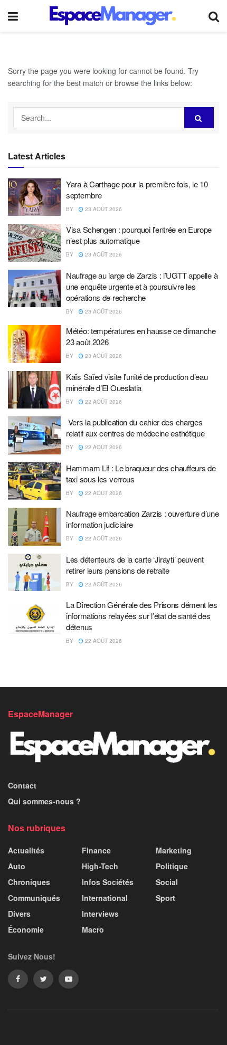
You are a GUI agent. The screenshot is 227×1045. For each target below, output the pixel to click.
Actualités (26, 850)
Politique (172, 866)
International (105, 897)
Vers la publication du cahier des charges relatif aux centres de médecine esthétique (135, 427)
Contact (22, 785)
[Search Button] (199, 117)
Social (167, 882)
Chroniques (29, 882)
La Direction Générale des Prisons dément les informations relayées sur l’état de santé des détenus (141, 615)
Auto (16, 866)
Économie (26, 929)
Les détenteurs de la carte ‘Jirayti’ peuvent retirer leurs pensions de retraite (135, 565)
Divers (19, 913)
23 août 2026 (102, 209)
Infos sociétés (108, 882)
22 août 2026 (102, 401)
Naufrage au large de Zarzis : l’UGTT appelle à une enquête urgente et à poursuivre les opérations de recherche (141, 286)
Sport (165, 897)
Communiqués (34, 897)
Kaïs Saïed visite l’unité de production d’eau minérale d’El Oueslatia (137, 382)
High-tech (100, 866)
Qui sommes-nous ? (44, 801)
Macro (93, 929)
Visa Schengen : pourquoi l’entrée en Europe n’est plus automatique (139, 235)
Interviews (100, 913)
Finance (96, 850)
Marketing (174, 850)
